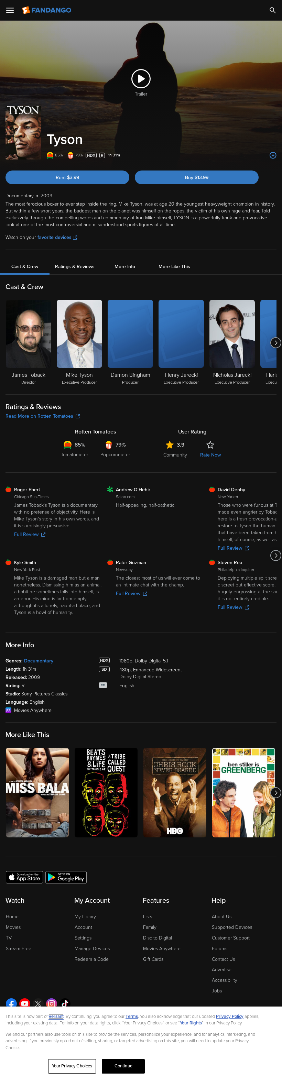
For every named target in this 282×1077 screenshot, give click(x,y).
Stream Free (18, 949)
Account (83, 927)
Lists (147, 917)
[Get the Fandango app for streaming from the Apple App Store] (24, 877)
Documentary (38, 661)
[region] (141, 1042)
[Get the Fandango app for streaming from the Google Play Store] (66, 877)
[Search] (272, 10)
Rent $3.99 (67, 177)
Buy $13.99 (196, 177)
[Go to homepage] (47, 10)
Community (175, 455)
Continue (123, 1066)
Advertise (221, 969)
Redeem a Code (92, 959)
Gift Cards (153, 959)
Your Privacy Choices (72, 1066)
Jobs (217, 991)
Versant (56, 1016)
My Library (85, 917)
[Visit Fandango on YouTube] (25, 1004)
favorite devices (54, 237)
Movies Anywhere (162, 949)
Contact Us (223, 959)
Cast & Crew (24, 267)
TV (9, 938)
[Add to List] (273, 155)
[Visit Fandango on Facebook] (11, 1004)
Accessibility (224, 980)
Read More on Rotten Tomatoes (39, 416)
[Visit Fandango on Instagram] (51, 1004)
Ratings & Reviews (75, 267)
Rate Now (210, 455)
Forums (219, 949)
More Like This (174, 267)
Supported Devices (232, 927)
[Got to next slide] (275, 342)
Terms (132, 1016)
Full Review (26, 534)
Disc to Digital (157, 938)
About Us (221, 917)
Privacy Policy (229, 1016)
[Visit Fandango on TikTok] (65, 1004)
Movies (13, 927)
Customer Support (231, 938)
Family (149, 927)
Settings (83, 938)
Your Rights (191, 1023)
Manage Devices (92, 949)
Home (12, 917)
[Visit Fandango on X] (38, 1004)
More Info (125, 267)
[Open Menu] (10, 10)
